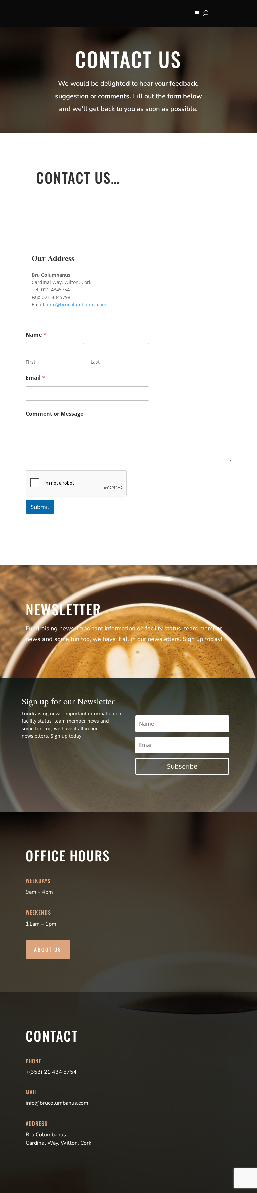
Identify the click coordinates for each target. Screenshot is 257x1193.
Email (35, 378)
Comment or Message (54, 414)
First (30, 362)
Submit (40, 507)
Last (95, 362)
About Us (47, 949)
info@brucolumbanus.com (76, 304)
